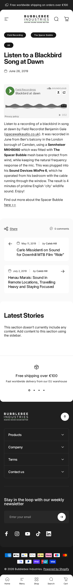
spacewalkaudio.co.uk (22, 134)
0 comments (62, 228)
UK (8, 45)
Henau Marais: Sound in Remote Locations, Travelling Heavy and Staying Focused (31, 282)
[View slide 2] (34, 390)
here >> (10, 205)
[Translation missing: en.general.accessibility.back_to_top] (65, 417)
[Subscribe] (62, 517)
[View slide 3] (38, 390)
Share (13, 228)
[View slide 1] (29, 390)
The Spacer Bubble (43, 35)
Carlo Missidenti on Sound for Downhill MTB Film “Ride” (40, 252)
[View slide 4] (43, 390)
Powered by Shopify (56, 569)
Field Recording (15, 35)
